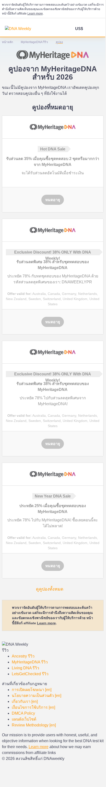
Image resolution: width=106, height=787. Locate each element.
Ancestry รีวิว (23, 656)
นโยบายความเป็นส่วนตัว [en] (36, 695)
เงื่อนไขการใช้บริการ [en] (33, 707)
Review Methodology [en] (34, 725)
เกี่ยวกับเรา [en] (25, 701)
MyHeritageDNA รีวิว (30, 662)
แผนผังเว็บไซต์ (24, 719)
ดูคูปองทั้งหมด (49, 589)
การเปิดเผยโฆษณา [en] (31, 690)
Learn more (35, 13)
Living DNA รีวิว (25, 668)
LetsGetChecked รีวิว (30, 674)
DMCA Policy (23, 713)
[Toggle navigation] (97, 29)
